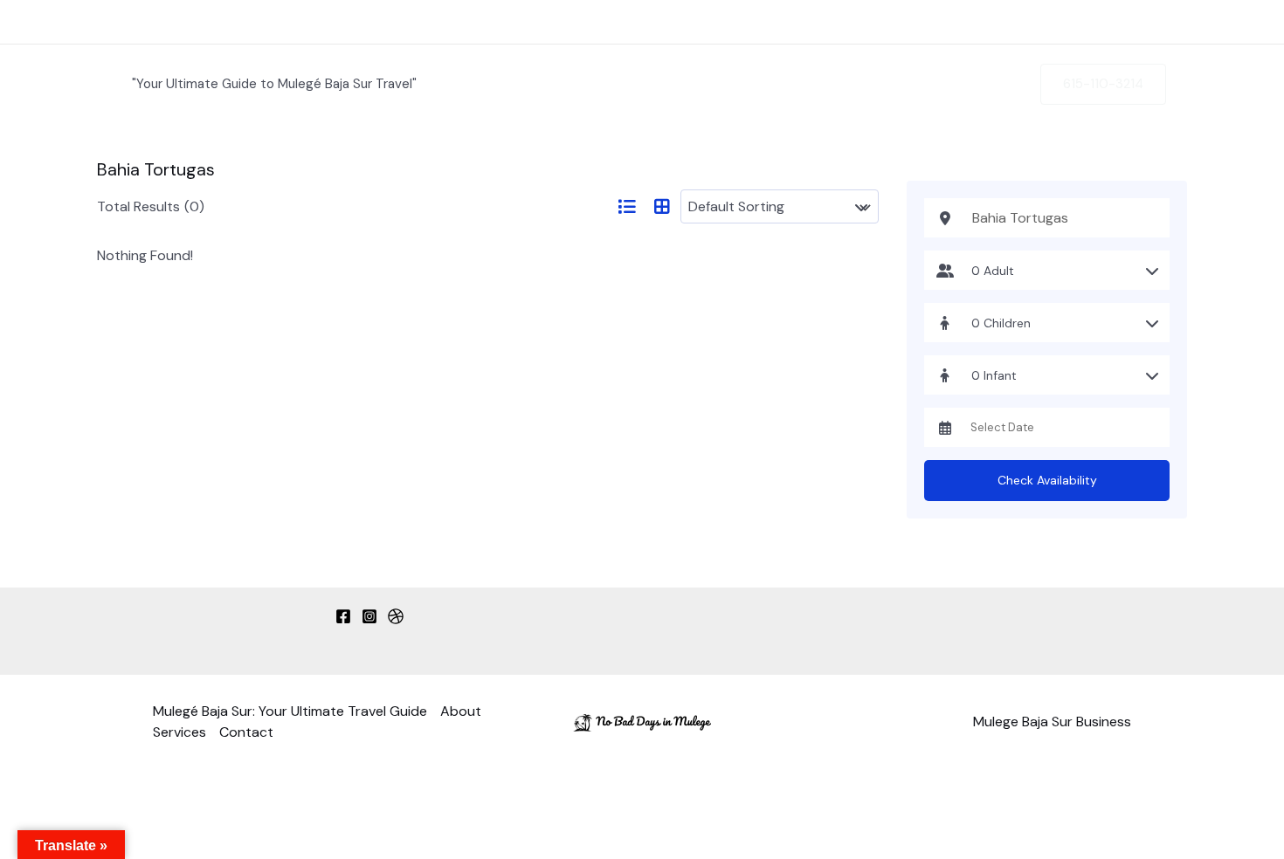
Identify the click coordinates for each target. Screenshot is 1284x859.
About (869, 21)
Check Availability (1047, 480)
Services (984, 21)
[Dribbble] (396, 616)
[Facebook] (343, 616)
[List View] (626, 207)
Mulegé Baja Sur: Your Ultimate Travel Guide (627, 21)
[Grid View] (662, 207)
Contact (1106, 21)
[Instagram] (369, 616)
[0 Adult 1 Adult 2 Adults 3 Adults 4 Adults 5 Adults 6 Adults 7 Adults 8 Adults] (1047, 270)
